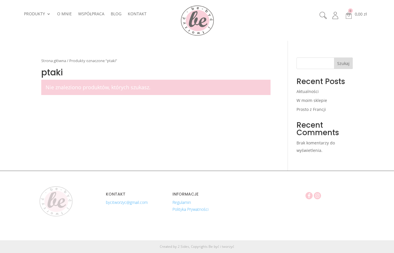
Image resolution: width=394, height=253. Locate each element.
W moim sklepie (312, 100)
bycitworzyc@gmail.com (127, 202)
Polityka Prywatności (190, 209)
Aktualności (308, 91)
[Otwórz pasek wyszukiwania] (324, 16)
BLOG (116, 14)
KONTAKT (137, 14)
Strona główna (53, 60)
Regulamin (181, 202)
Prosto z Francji (311, 109)
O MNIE (64, 14)
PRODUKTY (34, 14)
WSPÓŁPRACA (91, 14)
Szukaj (343, 63)
